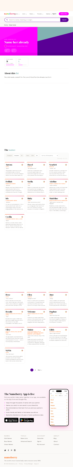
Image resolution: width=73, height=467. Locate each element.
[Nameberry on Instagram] (15, 450)
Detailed (16, 155)
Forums (39, 14)
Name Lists (24, 438)
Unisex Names (8, 444)
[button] (36, 156)
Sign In (54, 14)
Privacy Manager (28, 464)
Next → (40, 370)
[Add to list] (22, 164)
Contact (56, 444)
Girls (32, 155)
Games (48, 14)
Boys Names (8, 441)
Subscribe (64, 14)
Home (6, 25)
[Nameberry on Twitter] (5, 450)
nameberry (10, 457)
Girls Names (8, 438)
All (21, 155)
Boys (28, 155)
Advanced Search (26, 441)
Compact (9, 155)
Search (64, 20)
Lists (23, 14)
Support (36, 464)
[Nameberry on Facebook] (8, 450)
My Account (41, 444)
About (56, 441)
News (31, 14)
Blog (55, 438)
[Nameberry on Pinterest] (11, 450)
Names (16, 14)
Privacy (21, 464)
